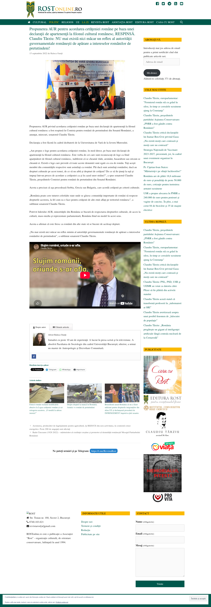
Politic (54, 22)
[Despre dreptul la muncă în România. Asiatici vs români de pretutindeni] (84, 393)
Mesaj (145, 545)
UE (77, 22)
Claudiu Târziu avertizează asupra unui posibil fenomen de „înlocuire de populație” (162, 316)
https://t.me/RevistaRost (103, 451)
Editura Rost (144, 22)
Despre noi (86, 521)
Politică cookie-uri (62, 602)
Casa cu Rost (165, 22)
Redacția (85, 530)
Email (145, 533)
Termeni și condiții (91, 526)
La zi (85, 22)
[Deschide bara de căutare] (181, 22)
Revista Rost (100, 22)
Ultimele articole (62, 327)
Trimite (160, 583)
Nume (145, 521)
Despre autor (40, 327)
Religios (67, 22)
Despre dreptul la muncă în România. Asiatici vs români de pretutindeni (82, 406)
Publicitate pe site (90, 534)
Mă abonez (152, 72)
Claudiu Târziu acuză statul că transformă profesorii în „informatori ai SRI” (162, 303)
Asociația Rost (122, 22)
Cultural (40, 22)
